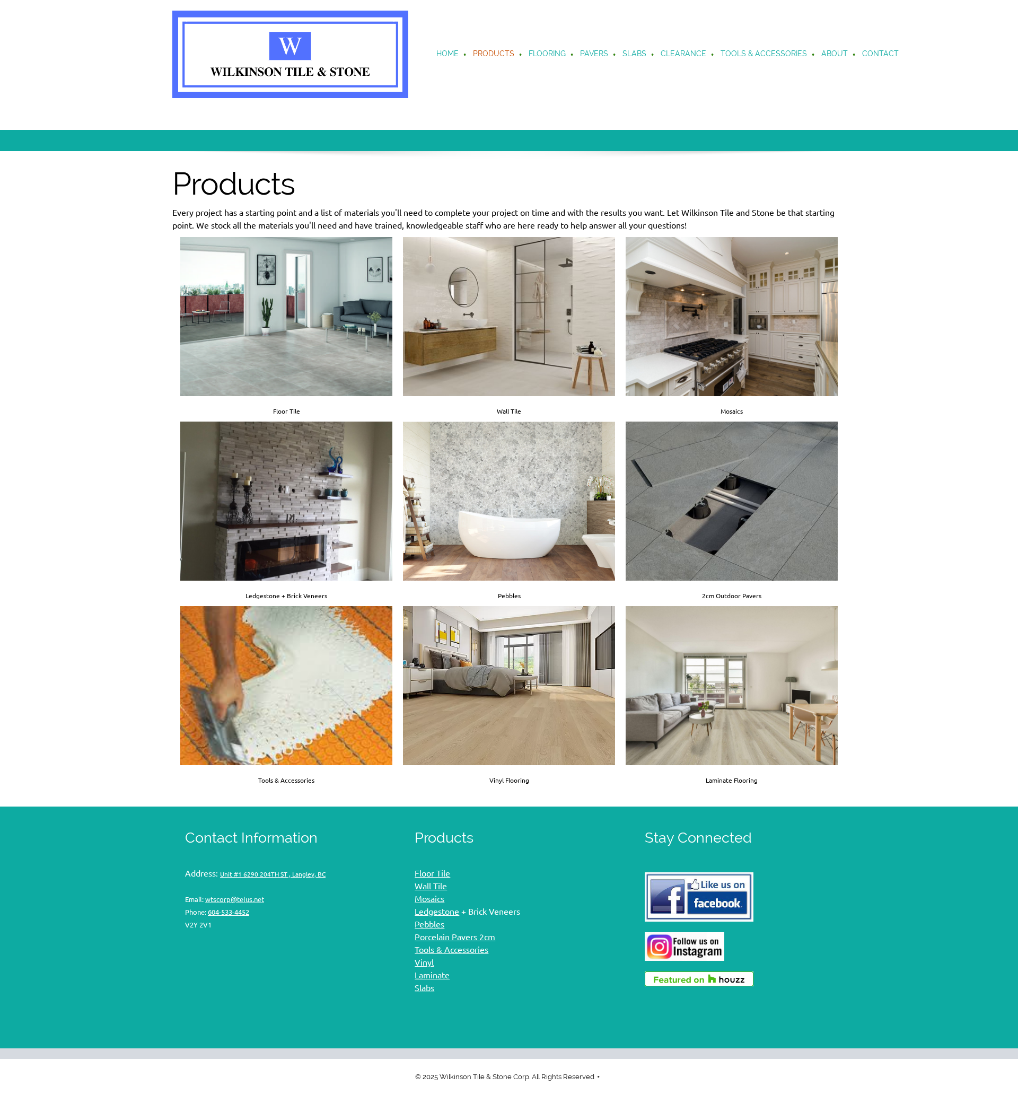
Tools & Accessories (451, 950)
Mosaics (429, 899)
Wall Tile (431, 886)
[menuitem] (448, 54)
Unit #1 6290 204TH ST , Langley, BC (273, 874)
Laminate (432, 975)
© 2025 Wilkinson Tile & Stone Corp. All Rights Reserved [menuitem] (504, 1077)
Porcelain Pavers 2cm (455, 937)
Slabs (424, 988)
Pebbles (429, 924)
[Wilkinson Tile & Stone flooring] (290, 54)
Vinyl (424, 962)
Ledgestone (437, 911)
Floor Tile (432, 873)
